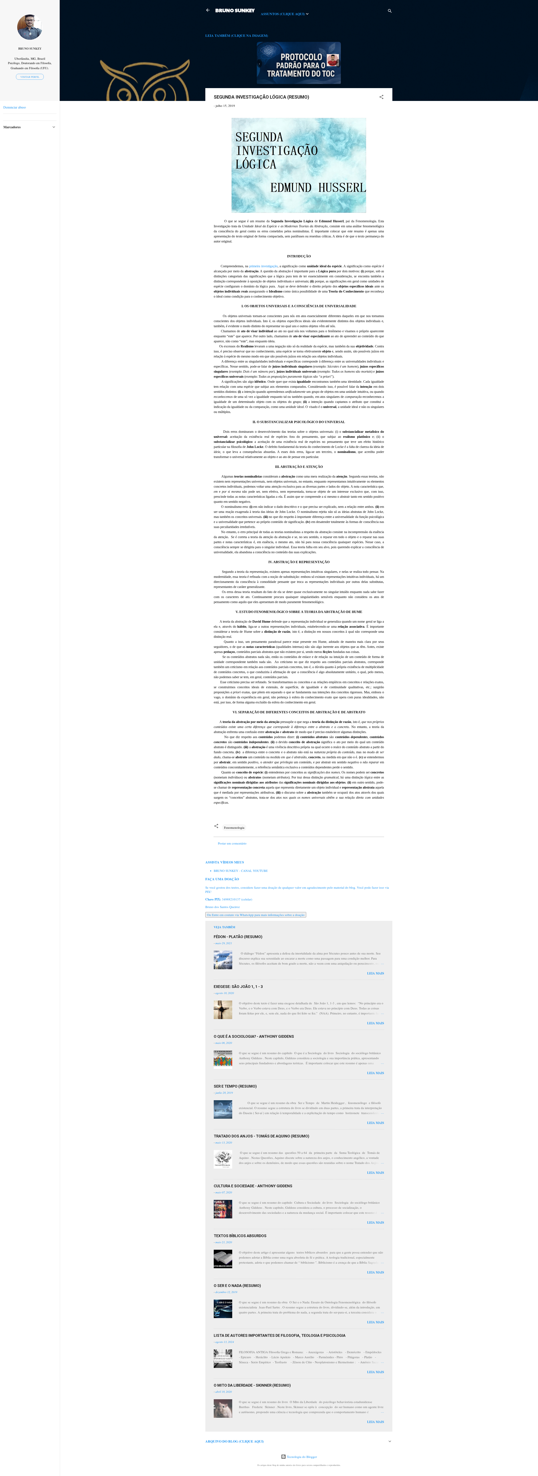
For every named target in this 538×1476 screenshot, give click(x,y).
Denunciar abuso (14, 107)
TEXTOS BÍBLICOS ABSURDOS (240, 1236)
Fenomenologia (234, 827)
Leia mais (375, 973)
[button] (381, 97)
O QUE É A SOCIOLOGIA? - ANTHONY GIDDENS (254, 1036)
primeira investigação (263, 266)
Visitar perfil (29, 76)
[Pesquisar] (389, 11)
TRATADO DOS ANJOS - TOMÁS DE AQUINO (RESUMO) (261, 1136)
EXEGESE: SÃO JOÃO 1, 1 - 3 (238, 986)
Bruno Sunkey (30, 48)
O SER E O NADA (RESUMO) (237, 1285)
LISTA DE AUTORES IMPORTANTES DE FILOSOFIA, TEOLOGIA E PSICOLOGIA (279, 1335)
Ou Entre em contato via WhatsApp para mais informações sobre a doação (256, 915)
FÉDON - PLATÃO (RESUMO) (238, 937)
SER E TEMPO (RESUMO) (235, 1086)
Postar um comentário (232, 843)
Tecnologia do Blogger (301, 1457)
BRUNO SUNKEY (234, 10)
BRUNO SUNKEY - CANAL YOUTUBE (241, 870)
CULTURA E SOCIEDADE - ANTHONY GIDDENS (253, 1186)
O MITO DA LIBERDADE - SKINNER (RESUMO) (252, 1385)
